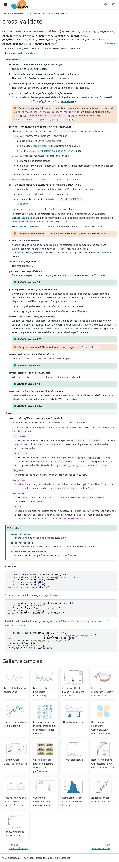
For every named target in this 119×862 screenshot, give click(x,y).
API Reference (17, 13)
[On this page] (113, 4)
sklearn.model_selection (39, 13)
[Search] (106, 4)
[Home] (5, 13)
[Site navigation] (5, 4)
